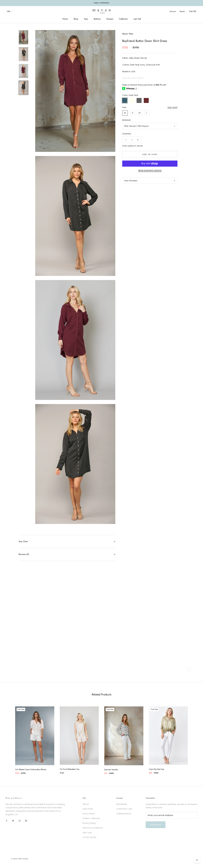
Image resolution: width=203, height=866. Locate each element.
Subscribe (155, 824)
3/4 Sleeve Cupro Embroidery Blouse (30, 769)
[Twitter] (13, 820)
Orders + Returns (91, 818)
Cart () (192, 11)
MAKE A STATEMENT (101, 3)
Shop (76, 18)
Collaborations (123, 813)
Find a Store (89, 813)
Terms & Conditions (93, 827)
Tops (86, 18)
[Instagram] (20, 820)
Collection (123, 18)
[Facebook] (7, 820)
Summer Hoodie (111, 769)
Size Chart (23, 541)
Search (182, 11)
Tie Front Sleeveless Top (69, 769)
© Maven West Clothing (19, 858)
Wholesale (121, 804)
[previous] (9, 737)
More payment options (150, 170)
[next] (194, 737)
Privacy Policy (89, 823)
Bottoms (97, 18)
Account (173, 11)
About (86, 804)
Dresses (109, 18)
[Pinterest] (26, 820)
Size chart (172, 107)
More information (130, 180)
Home (65, 18)
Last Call (137, 18)
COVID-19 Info (89, 837)
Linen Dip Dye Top (156, 769)
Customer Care (124, 808)
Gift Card (87, 832)
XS (125, 112)
